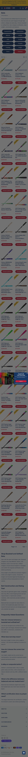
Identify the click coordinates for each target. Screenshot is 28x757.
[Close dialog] (27, 373)
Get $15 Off (21, 381)
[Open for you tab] (23, 752)
